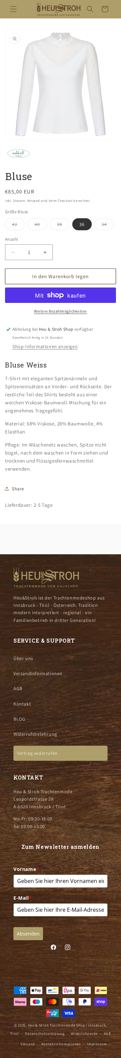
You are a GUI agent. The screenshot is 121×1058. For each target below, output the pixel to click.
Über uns (23, 658)
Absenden (28, 933)
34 (108, 225)
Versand (33, 200)
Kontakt (22, 704)
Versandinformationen (38, 673)
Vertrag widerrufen (37, 753)
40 (41, 225)
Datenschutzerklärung (45, 1033)
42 (18, 225)
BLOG (19, 719)
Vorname (26, 869)
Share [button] (18, 489)
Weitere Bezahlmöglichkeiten (60, 311)
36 (82, 224)
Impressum (97, 1044)
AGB (18, 688)
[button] (13, 9)
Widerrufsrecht (84, 1033)
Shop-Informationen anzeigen (45, 346)
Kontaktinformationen (61, 1044)
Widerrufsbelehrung (35, 734)
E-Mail (22, 898)
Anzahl (11, 239)
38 (63, 225)
